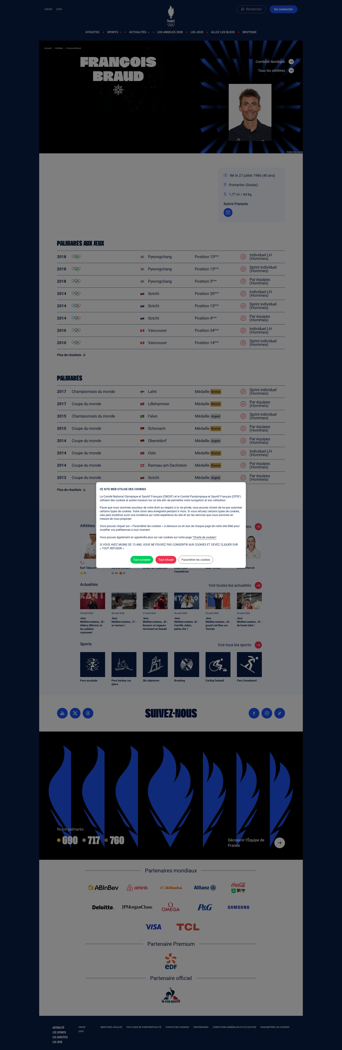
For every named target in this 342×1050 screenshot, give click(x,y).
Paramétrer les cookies (196, 559)
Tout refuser (165, 559)
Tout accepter (141, 559)
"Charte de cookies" (204, 537)
